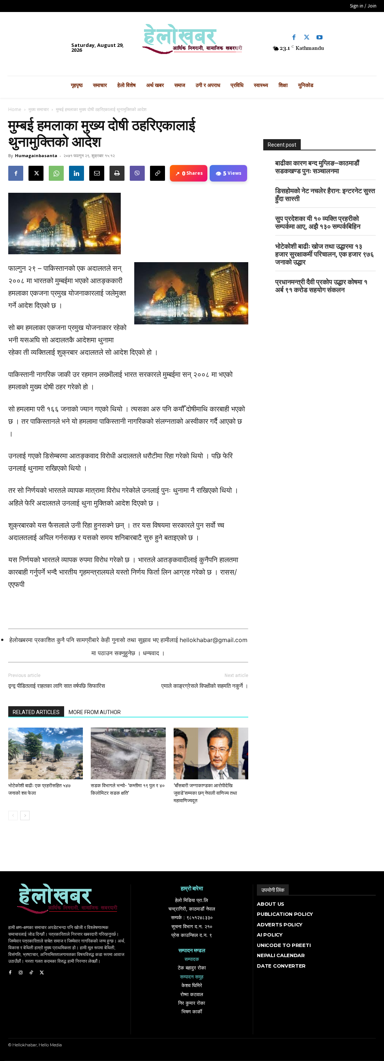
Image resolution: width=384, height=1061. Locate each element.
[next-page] (25, 815)
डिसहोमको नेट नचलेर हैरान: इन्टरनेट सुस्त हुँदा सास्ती (325, 195)
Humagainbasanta (36, 155)
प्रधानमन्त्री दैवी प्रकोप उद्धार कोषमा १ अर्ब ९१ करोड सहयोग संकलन (321, 286)
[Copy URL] (157, 173)
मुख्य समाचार (38, 109)
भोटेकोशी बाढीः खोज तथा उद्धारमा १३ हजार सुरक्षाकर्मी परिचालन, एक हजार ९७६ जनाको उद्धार (324, 254)
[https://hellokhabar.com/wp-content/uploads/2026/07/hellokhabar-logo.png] (192, 42)
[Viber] (137, 173)
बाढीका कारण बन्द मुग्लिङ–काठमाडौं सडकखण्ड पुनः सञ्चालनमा (317, 167)
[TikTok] (31, 972)
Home (14, 109)
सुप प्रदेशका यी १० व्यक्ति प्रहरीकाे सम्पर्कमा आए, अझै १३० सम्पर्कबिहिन (317, 222)
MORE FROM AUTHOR (95, 712)
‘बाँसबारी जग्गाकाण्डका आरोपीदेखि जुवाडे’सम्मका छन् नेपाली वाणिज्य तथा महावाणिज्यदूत (205, 793)
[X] (36, 173)
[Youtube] (319, 37)
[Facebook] (294, 37)
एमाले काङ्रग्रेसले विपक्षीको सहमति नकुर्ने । (204, 686)
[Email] (96, 173)
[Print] (117, 173)
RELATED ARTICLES (36, 712)
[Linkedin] (76, 173)
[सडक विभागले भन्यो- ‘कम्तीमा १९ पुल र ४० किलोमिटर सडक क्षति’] (128, 753)
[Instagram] (20, 972)
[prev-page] (13, 815)
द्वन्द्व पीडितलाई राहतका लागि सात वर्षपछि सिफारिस (56, 686)
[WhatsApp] (56, 173)
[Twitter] (306, 37)
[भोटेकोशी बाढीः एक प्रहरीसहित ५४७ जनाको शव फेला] (45, 753)
